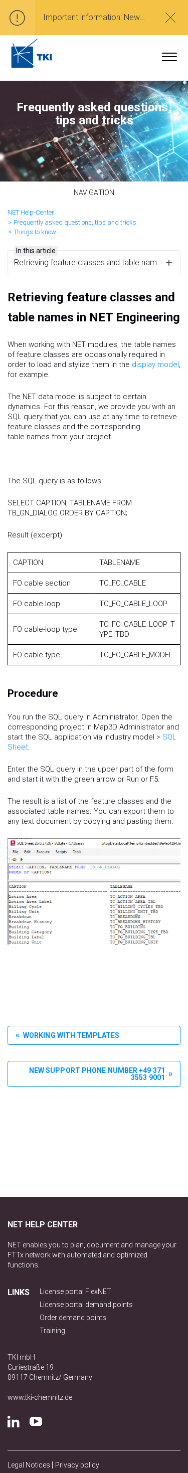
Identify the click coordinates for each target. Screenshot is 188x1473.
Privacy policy (77, 1465)
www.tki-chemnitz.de (40, 1397)
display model (155, 364)
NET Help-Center (31, 212)
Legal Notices (30, 1465)
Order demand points (73, 1318)
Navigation (94, 193)
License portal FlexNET (75, 1291)
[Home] (32, 53)
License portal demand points (86, 1305)
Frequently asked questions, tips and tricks (75, 222)
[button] (169, 54)
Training (52, 1331)
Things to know (35, 232)
